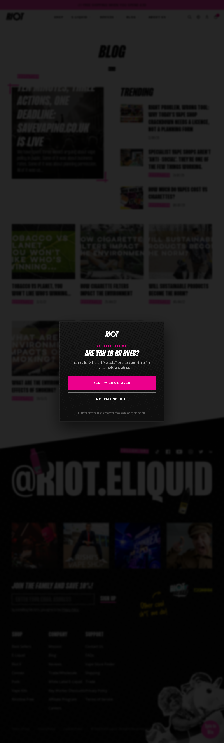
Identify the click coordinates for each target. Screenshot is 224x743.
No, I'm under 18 (112, 399)
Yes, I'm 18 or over (112, 382)
